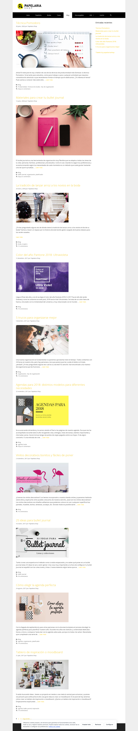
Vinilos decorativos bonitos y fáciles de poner (44, 455)
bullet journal (22, 174)
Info (90, 15)
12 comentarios (23, 246)
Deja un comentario (24, 89)
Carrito (102, 15)
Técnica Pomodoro (28, 23)
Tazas (59, 15)
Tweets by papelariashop (105, 52)
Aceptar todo (86, 724)
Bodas (49, 15)
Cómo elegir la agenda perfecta (36, 585)
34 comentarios (23, 576)
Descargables (79, 15)
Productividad (22, 87)
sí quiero (24, 244)
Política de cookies (54, 726)
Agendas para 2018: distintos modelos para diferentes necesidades (50, 386)
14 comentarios (23, 376)
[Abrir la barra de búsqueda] (110, 15)
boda (19, 244)
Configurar (109, 724)
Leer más (49, 80)
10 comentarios (23, 309)
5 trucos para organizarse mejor (36, 317)
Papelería (38, 15)
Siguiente (27, 719)
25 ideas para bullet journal (33, 520)
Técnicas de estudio (34, 87)
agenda (20, 444)
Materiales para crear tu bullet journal (40, 97)
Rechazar (98, 724)
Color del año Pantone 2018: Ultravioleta (42, 255)
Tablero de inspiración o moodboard (39, 652)
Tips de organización (47, 87)
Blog (67, 15)
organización (31, 174)
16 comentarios (23, 511)
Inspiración (35, 708)
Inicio (28, 15)
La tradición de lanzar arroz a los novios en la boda (48, 185)
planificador (39, 174)
